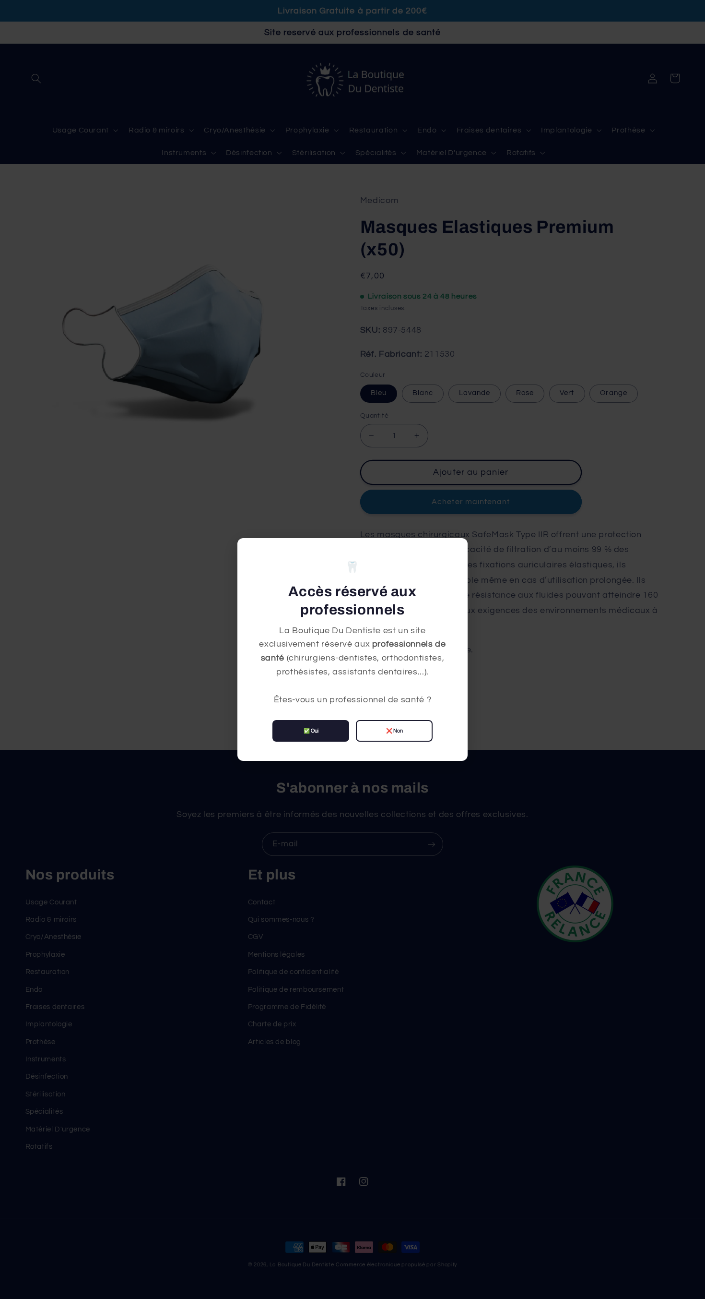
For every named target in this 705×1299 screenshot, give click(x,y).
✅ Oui (311, 731)
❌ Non (394, 731)
